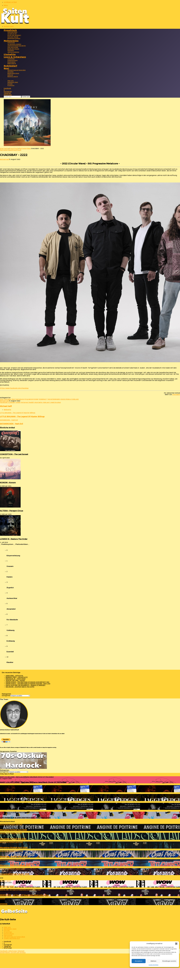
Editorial (10, 75)
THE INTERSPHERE (53, 399)
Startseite (4, 148)
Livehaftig (10, 54)
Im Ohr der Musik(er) (14, 35)
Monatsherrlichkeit (14, 38)
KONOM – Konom (8, 482)
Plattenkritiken (12, 32)
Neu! (6, 68)
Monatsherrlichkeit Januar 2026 (14, 874)
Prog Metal (28, 399)
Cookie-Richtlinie (153, 965)
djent (14, 399)
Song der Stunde (13, 37)
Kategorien (6, 695)
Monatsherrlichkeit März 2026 (14, 856)
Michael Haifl (4, 159)
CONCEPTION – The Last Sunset (14, 454)
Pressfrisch (10, 30)
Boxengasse (11, 62)
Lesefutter (11, 58)
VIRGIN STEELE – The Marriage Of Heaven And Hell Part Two (27, 682)
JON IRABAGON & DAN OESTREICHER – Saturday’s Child (25, 818)
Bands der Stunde (13, 49)
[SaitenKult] (15, 23)
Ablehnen (153, 961)
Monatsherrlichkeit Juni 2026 (13, 830)
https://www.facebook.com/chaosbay (14, 388)
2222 (1, 399)
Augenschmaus (13, 60)
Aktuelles (11, 71)
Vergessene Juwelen (14, 44)
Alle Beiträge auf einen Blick (17, 70)
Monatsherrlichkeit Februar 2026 (15, 865)
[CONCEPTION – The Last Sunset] (10, 450)
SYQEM (35, 399)
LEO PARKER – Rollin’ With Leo (14, 791)
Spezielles (11, 50)
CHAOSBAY (176, 394)
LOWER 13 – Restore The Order (13, 539)
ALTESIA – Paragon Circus (11, 511)
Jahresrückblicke (13, 52)
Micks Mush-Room (13, 73)
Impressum (8, 935)
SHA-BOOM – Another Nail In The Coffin (20, 687)
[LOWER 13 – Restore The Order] (10, 535)
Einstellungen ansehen (169, 961)
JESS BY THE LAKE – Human (15, 680)
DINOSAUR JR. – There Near (16, 679)
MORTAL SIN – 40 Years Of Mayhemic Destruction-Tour (24, 895)
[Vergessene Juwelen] (23, 768)
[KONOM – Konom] (10, 479)
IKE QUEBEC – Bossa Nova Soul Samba (17, 809)
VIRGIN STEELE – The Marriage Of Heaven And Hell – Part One (28, 684)
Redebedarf (10, 65)
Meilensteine (11, 40)
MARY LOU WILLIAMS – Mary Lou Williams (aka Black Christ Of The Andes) (33, 782)
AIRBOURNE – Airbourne (14, 676)
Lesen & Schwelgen (15, 56)
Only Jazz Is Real (13, 47)
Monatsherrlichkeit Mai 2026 (13, 839)
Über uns (11, 80)
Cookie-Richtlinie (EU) (12, 938)
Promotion (11, 85)
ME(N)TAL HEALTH (13, 76)
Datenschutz (9, 934)
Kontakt (10, 84)
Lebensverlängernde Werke (17, 45)
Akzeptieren (138, 961)
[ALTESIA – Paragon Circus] (10, 507)
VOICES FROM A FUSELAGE (69, 399)
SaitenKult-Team (13, 82)
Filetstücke (11, 42)
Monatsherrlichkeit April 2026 (13, 847)
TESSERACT (43, 399)
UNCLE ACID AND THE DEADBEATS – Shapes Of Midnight (25, 685)
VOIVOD (3, 904)
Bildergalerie (12, 63)
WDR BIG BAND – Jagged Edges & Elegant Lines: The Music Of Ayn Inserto (33, 800)
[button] (176, 944)
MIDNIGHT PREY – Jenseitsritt (17, 677)
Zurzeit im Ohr (12, 33)
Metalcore (20, 399)
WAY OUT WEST (7, 886)
